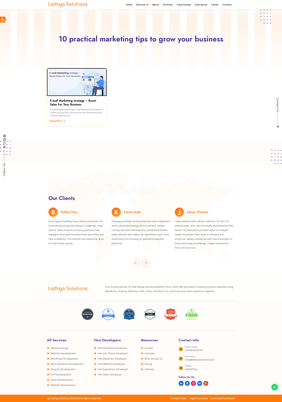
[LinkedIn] (4, 139)
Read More (56, 120)
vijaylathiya (191, 369)
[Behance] (4, 135)
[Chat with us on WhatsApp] (274, 387)
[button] (3, 19)
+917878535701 (194, 350)
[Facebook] (4, 146)
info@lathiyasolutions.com (199, 359)
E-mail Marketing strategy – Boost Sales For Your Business (73, 103)
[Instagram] (4, 143)
